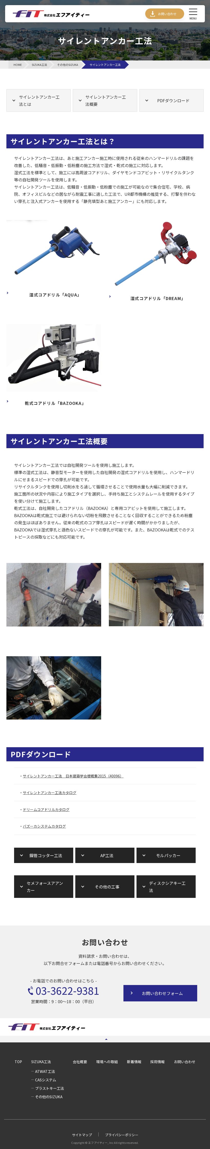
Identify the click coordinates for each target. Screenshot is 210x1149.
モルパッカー (168, 855)
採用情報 (157, 1061)
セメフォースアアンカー (45, 886)
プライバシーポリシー (121, 1134)
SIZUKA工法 (41, 1061)
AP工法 (106, 855)
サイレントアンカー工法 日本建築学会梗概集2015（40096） (73, 775)
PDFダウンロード (173, 100)
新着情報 (134, 1061)
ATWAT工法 (45, 1071)
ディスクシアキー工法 (167, 886)
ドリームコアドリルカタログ (46, 809)
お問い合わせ (167, 14)
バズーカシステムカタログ (44, 826)
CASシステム (45, 1079)
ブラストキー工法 (49, 1088)
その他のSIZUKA (48, 1096)
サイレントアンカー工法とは (39, 100)
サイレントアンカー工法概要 (105, 100)
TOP (18, 1061)
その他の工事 (107, 887)
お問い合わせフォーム (162, 993)
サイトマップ (82, 1134)
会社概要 (80, 1061)
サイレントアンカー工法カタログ (49, 792)
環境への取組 (107, 1061)
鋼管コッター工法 (45, 855)
